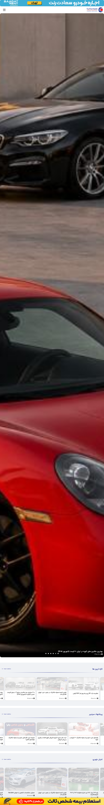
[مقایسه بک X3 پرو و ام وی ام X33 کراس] (84, 683)
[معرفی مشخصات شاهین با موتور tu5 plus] (20, 779)
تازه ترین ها (97, 669)
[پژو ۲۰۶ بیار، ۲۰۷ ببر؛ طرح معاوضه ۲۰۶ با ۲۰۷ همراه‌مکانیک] (83, 779)
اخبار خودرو (97, 759)
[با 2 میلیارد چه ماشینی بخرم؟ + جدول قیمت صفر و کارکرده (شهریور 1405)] (52, 335)
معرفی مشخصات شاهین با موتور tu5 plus (21, 793)
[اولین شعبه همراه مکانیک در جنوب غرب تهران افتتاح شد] (52, 683)
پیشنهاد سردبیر (95, 714)
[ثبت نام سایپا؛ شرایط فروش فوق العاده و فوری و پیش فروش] (52, 729)
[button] (46, 654)
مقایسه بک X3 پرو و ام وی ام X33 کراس (85, 693)
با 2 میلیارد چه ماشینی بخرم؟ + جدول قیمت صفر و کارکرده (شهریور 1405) (73, 651)
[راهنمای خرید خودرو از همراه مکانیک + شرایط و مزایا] (84, 729)
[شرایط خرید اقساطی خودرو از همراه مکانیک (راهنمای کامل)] (20, 729)
